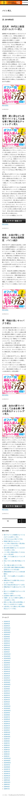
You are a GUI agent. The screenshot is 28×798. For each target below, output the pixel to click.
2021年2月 (7, 754)
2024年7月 (7, 665)
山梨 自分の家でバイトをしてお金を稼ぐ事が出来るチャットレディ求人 (13, 409)
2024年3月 (7, 673)
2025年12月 (7, 628)
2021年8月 (7, 741)
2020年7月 (7, 769)
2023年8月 (7, 689)
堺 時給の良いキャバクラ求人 (13, 322)
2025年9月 (7, 634)
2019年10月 (7, 782)
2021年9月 (7, 739)
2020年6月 (7, 771)
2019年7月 (7, 789)
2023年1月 (7, 704)
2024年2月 (7, 676)
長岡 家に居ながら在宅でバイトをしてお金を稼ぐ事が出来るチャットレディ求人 (13, 120)
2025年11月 (7, 630)
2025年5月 (7, 643)
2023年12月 (7, 680)
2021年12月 (7, 732)
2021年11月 (7, 734)
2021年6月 (7, 745)
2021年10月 (7, 736)
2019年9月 (7, 784)
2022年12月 (7, 706)
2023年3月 (7, 699)
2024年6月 (7, 667)
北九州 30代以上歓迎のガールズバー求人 (13, 28)
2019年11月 (7, 780)
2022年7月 (7, 717)
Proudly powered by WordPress (17, 795)
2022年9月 (7, 712)
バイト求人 (6, 10)
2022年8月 (7, 715)
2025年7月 (7, 639)
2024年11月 (7, 656)
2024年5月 (7, 669)
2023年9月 (7, 686)
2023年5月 (7, 695)
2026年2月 (7, 623)
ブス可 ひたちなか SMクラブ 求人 (13, 539)
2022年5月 (7, 721)
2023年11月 (7, 682)
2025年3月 (7, 647)
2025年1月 (7, 652)
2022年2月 (7, 728)
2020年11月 (7, 760)
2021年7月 (7, 743)
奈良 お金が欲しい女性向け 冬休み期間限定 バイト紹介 (13, 237)
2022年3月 (7, 726)
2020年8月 (7, 767)
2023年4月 (7, 697)
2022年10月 (7, 710)
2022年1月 (7, 730)
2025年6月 (7, 641)
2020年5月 (7, 773)
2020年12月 (7, 758)
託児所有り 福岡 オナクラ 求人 (12, 595)
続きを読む (5, 105)
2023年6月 (7, 693)
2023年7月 (7, 691)
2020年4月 (7, 776)
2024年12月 (7, 654)
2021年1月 (6, 756)
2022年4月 (7, 723)
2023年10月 (7, 684)
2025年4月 (7, 645)
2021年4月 (7, 749)
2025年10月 (7, 632)
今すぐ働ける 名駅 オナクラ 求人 (13, 565)
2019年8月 (7, 786)
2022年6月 (7, 719)
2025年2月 (7, 649)
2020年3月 (7, 778)
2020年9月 (7, 765)
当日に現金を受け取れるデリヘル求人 (14, 585)
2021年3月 (7, 752)
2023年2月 (7, 702)
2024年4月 (7, 671)
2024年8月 (7, 662)
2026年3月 (7, 621)
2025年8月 (7, 636)
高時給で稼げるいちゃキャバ (12, 541)
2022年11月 (7, 708)
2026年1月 (7, 626)
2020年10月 (7, 762)
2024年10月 (7, 658)
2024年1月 (7, 678)
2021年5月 (7, 747)
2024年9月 (7, 660)
